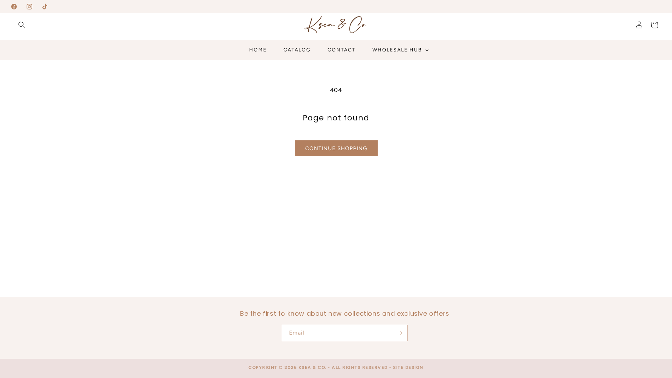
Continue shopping (336, 148)
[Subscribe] (399, 333)
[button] (21, 25)
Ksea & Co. (313, 367)
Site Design (408, 367)
